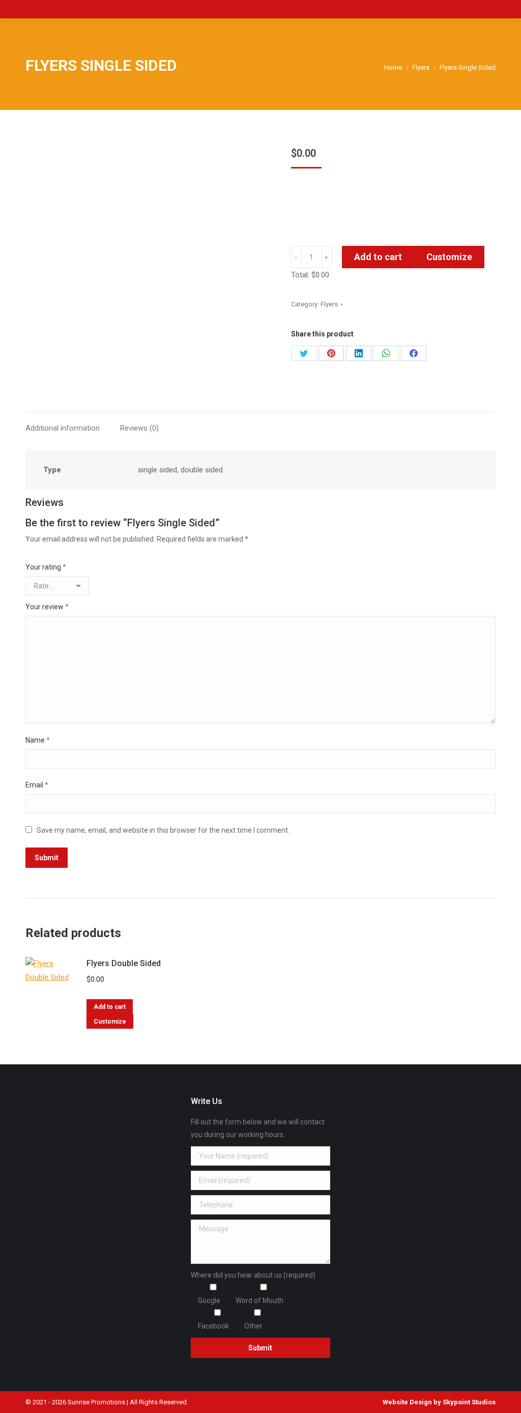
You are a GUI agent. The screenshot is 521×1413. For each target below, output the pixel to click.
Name (37, 740)
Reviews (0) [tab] (139, 428)
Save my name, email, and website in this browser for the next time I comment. (163, 830)
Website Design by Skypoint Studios (439, 1402)
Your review (47, 607)
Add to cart (378, 256)
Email (36, 785)
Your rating (45, 567)
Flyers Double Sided (123, 963)
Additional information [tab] (62, 428)
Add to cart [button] (110, 1006)
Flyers (329, 304)
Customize (449, 256)
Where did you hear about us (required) (253, 1275)
